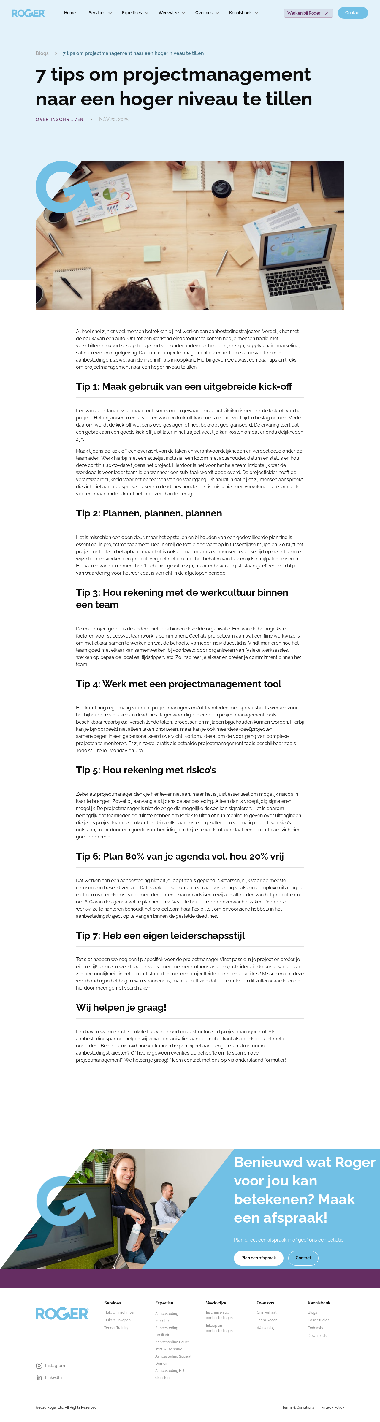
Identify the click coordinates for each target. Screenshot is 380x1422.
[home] (28, 13)
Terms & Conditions (298, 1407)
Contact (353, 12)
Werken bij (265, 1328)
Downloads (317, 1336)
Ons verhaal (266, 1312)
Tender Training (116, 1328)
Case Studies (318, 1320)
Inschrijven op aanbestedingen (219, 1315)
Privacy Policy (332, 1407)
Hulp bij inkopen (117, 1320)
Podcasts (315, 1328)
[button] (101, 12)
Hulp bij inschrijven (119, 1312)
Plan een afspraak (258, 1257)
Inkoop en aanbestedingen (219, 1328)
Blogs (312, 1312)
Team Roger (267, 1320)
